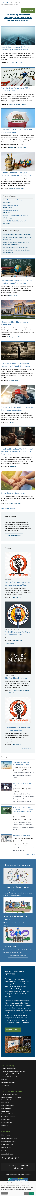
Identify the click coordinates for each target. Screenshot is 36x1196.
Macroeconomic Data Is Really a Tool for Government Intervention (16, 282)
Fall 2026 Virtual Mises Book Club (22, 784)
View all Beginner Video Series (18, 955)
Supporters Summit (26, 844)
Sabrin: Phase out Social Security (12, 200)
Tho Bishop (15, 690)
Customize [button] (4, 1193)
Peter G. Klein (6, 213)
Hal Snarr (11, 422)
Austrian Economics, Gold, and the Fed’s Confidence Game (17, 584)
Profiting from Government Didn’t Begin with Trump (15, 89)
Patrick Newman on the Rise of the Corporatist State (17, 633)
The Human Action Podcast (12, 629)
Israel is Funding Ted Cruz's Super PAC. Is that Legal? (17, 234)
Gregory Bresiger (7, 207)
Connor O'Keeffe (21, 104)
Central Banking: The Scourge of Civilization (14, 323)
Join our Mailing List (7, 1154)
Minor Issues (8, 579)
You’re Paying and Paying (10, 205)
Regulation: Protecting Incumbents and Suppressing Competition (17, 409)
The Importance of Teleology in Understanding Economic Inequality (16, 174)
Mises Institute (7, 202)
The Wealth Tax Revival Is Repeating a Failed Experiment (17, 131)
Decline (26, 1193)
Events (4, 757)
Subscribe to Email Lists (8, 1117)
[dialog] (18, 1188)
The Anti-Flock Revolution (16, 678)
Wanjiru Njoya (20, 188)
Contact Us (4, 1125)
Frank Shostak (13, 295)
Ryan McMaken (13, 380)
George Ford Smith (14, 337)
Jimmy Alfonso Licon (15, 503)
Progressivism (9, 946)
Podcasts (8, 548)
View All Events (30, 854)
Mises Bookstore (6, 1108)
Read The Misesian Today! (14, 535)
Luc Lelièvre (12, 466)
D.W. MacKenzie (7, 218)
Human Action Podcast (8, 1082)
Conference (18, 844)
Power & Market (9, 196)
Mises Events (5, 1103)
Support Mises (28, 10)
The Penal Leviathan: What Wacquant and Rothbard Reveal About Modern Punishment (17, 451)
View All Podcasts (26, 749)
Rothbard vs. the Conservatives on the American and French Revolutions (16, 365)
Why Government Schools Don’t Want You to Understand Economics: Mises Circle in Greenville (23, 810)
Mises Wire (12, 63)
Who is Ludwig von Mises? (8, 1068)
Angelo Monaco (20, 63)
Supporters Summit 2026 (21, 835)
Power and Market (9, 675)
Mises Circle (28, 819)
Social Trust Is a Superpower (13, 493)
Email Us (3, 1151)
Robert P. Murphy (17, 641)
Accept (32, 1193)
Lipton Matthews (21, 147)
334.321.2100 (9, 1144)
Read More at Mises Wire (8, 508)
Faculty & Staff (5, 1111)
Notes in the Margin (11, 231)
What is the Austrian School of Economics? (13, 1071)
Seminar (25, 770)
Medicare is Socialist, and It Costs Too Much (15, 216)
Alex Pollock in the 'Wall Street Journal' (14, 221)
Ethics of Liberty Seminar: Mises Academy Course (21, 763)
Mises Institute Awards (8, 1105)
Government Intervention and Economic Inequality (17, 729)
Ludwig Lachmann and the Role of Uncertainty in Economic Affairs (15, 48)
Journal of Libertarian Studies (9, 1077)
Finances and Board (6, 1114)
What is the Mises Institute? (9, 1094)
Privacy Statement (6, 1122)
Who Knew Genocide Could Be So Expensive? (15, 247)
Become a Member (13, 1030)
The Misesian (5, 1085)
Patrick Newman (9, 643)
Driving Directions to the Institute (11, 1097)
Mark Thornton (16, 597)
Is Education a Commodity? (11, 210)
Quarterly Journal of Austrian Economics (12, 1074)
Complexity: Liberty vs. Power (16, 887)
